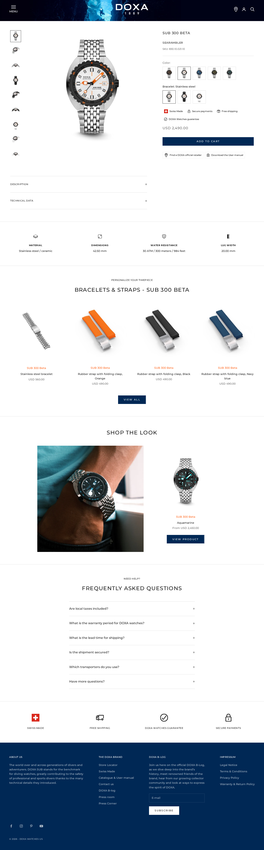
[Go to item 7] (15, 125)
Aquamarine (185, 522)
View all (132, 399)
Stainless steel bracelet (36, 374)
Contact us (106, 784)
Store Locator (108, 765)
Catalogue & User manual (116, 777)
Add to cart (208, 141)
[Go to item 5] (15, 95)
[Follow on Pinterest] (31, 826)
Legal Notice (228, 765)
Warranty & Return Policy (237, 784)
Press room (107, 797)
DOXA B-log (107, 790)
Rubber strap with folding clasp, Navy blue (227, 376)
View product (185, 539)
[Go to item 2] (15, 51)
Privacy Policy (229, 777)
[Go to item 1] (15, 36)
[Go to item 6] (15, 110)
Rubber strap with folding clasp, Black (163, 374)
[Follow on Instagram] (21, 826)
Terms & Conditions (233, 771)
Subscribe (164, 810)
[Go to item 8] (15, 140)
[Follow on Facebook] (11, 826)
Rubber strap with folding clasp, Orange (100, 376)
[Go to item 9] (15, 155)
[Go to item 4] (15, 81)
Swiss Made (107, 771)
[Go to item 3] (15, 66)
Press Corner (108, 803)
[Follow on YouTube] (41, 826)
